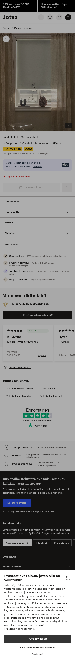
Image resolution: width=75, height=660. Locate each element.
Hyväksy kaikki (37, 638)
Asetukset (37, 654)
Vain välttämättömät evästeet (37, 647)
